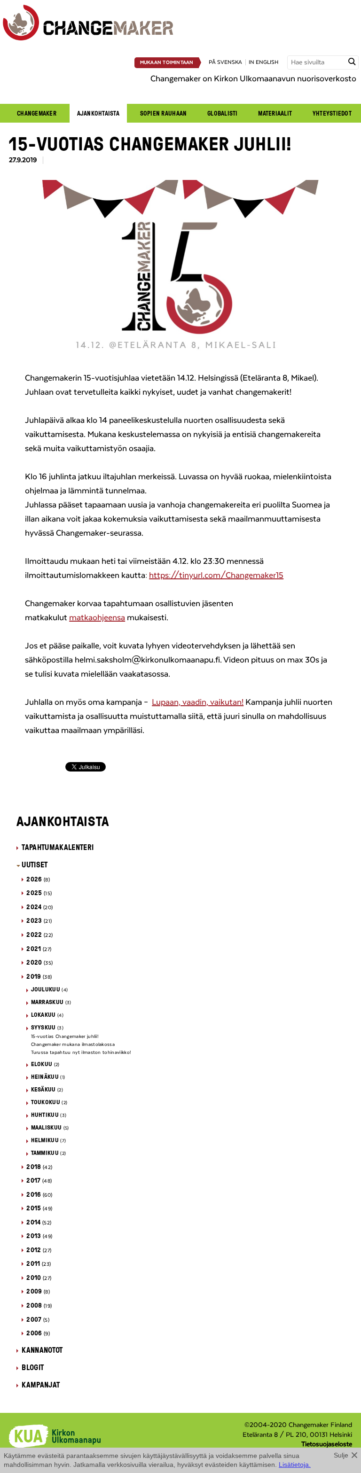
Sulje (341, 1455)
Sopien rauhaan (163, 113)
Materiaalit (275, 113)
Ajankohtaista (98, 113)
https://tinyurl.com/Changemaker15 (216, 575)
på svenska (225, 62)
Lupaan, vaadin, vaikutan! (197, 702)
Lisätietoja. (295, 1464)
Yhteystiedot (332, 113)
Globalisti (222, 113)
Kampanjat (41, 1384)
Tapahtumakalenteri (58, 847)
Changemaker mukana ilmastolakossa (73, 1044)
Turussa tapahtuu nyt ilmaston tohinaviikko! (81, 1052)
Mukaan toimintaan (167, 62)
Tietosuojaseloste (326, 1444)
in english (263, 62)
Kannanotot (42, 1350)
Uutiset (34, 864)
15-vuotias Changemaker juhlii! (65, 1036)
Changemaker (36, 113)
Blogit (33, 1367)
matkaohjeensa (97, 618)
